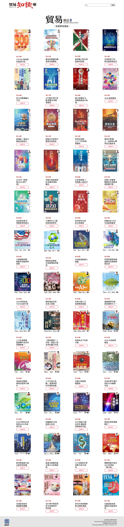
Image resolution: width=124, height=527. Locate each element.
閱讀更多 (22, 64)
